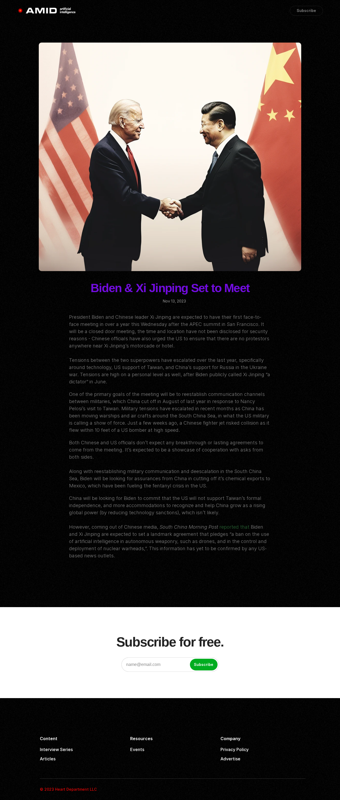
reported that (234, 527)
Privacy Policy (234, 749)
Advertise (230, 758)
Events (137, 749)
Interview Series (56, 749)
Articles (48, 758)
